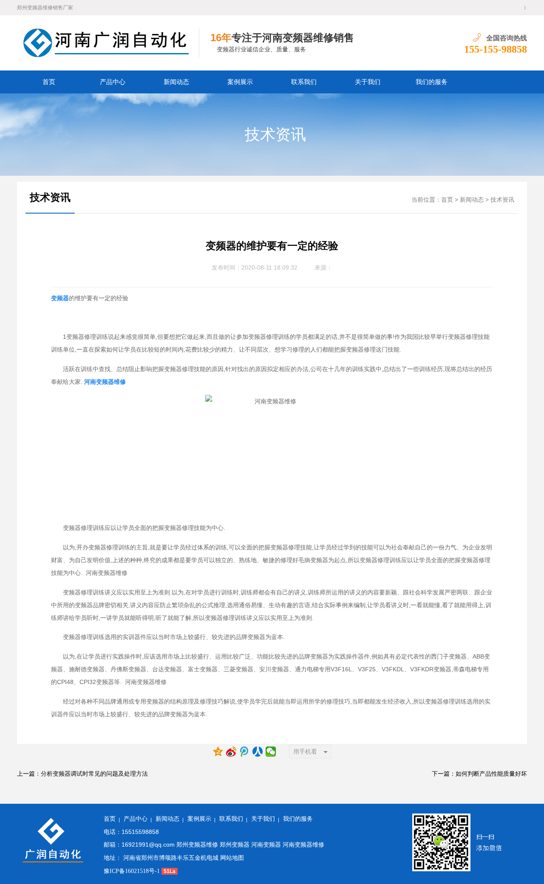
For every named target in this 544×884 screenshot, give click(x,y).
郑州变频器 (234, 845)
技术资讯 (275, 134)
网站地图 (232, 858)
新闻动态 (176, 82)
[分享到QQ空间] (218, 751)
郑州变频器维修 (197, 845)
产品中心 (112, 82)
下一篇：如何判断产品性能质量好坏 (479, 774)
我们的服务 (432, 82)
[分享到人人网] (257, 751)
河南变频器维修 (303, 845)
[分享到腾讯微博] (244, 751)
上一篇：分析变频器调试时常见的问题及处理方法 (82, 774)
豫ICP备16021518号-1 (132, 871)
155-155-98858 (495, 49)
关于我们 (367, 82)
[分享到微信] (271, 751)
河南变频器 (266, 845)
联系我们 (304, 82)
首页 (48, 82)
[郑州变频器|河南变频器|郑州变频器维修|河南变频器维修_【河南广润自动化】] (108, 42)
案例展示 (240, 82)
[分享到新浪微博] (231, 751)
